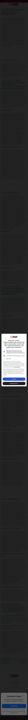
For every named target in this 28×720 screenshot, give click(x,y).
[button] (14, 359)
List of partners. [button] (17, 367)
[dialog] (14, 360)
